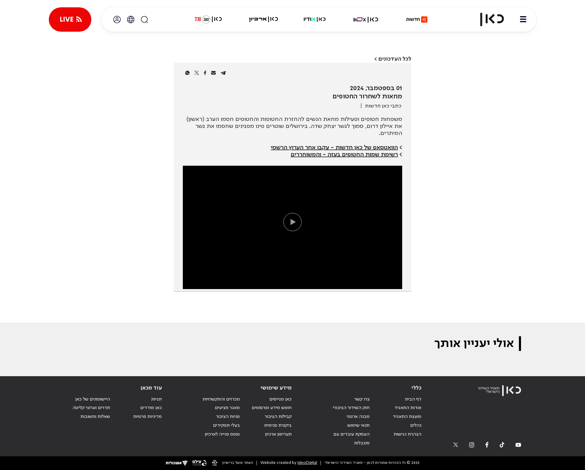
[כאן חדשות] (416, 19)
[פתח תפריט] (523, 19)
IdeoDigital (307, 463)
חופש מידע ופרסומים (272, 407)
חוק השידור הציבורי (351, 407)
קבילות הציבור (278, 416)
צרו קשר (362, 399)
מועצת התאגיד (407, 416)
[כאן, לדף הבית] (487, 19)
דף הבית (413, 399)
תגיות (156, 399)
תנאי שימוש (358, 425)
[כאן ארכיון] (263, 19)
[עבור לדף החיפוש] (144, 19)
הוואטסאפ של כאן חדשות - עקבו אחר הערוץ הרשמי (334, 148)
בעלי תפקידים (226, 425)
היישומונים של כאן (92, 399)
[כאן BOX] (366, 19)
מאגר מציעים (227, 407)
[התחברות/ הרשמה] (117, 19)
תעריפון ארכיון (278, 434)
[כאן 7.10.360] (208, 19)
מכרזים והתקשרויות (221, 399)
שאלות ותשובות (95, 416)
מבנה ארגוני (358, 416)
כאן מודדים (151, 407)
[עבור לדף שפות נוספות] (131, 19)
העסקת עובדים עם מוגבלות (351, 439)
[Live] (70, 19)
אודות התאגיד (407, 407)
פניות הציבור (228, 416)
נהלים (415, 425)
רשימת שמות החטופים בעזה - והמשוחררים (344, 155)
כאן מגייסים (280, 399)
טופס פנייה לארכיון (222, 434)
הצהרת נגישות (407, 434)
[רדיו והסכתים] (315, 19)
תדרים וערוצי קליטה (91, 407)
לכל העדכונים (394, 59)
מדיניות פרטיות (147, 416)
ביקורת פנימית (278, 425)
